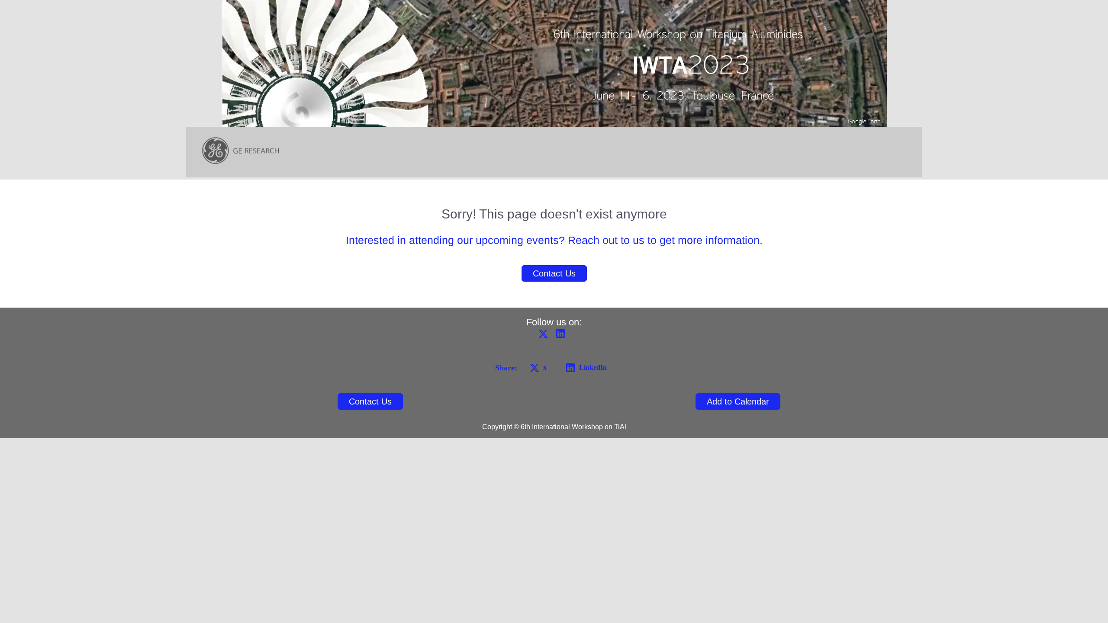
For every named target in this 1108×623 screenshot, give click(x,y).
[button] (545, 336)
